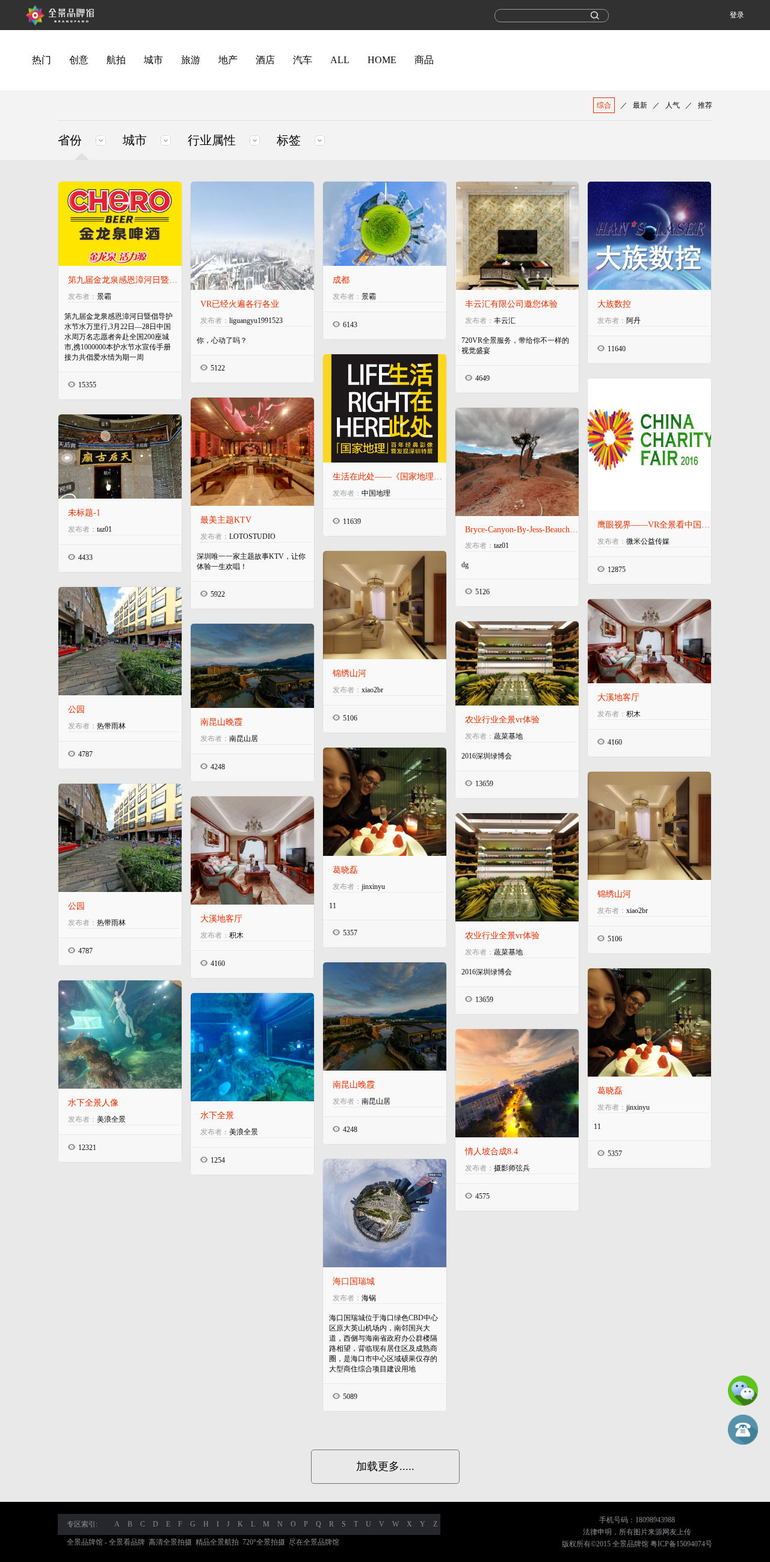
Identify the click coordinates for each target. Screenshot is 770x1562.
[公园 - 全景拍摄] (120, 838)
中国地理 (376, 493)
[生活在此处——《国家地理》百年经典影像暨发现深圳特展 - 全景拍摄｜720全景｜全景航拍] (384, 408)
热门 (41, 60)
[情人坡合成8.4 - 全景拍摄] (517, 1083)
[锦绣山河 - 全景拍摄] (649, 826)
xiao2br (372, 690)
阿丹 (633, 320)
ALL (340, 60)
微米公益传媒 (648, 541)
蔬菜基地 (508, 736)
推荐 (705, 105)
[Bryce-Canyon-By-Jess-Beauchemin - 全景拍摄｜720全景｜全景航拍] (517, 462)
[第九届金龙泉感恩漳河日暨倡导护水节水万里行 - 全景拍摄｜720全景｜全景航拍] (120, 224)
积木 (633, 714)
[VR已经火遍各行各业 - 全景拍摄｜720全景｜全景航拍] (252, 236)
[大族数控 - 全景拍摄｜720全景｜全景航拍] (649, 236)
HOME (382, 60)
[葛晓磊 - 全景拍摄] (649, 1022)
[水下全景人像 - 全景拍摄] (120, 1034)
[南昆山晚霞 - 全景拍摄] (384, 1016)
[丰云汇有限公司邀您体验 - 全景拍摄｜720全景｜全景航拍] (517, 236)
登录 (737, 15)
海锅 (369, 1298)
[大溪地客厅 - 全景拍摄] (252, 850)
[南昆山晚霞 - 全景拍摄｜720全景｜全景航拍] (252, 666)
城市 (153, 60)
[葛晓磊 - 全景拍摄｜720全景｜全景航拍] (384, 802)
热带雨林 (111, 726)
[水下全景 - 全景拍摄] (252, 1047)
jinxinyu (373, 886)
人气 (672, 105)
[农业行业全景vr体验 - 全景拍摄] (517, 867)
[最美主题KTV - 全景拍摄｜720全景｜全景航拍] (252, 452)
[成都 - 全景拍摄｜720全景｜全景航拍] (384, 224)
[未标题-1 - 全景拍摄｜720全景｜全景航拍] (120, 456)
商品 (424, 60)
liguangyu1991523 (256, 320)
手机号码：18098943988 (637, 1520)
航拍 (116, 60)
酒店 (265, 60)
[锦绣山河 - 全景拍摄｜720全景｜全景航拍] (384, 605)
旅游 (190, 60)
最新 (640, 105)
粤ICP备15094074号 (681, 1544)
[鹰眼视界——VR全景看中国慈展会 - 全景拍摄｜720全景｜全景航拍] (649, 444)
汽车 (302, 60)
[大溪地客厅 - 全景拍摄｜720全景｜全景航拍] (649, 641)
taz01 (501, 545)
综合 (604, 105)
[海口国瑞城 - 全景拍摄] (384, 1213)
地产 (228, 60)
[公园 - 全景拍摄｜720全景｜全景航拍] (120, 641)
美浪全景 (111, 1119)
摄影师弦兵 (512, 1168)
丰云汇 (505, 320)
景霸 (104, 296)
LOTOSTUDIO (252, 536)
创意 (78, 60)
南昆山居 (243, 738)
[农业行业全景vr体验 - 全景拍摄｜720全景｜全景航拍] (517, 663)
